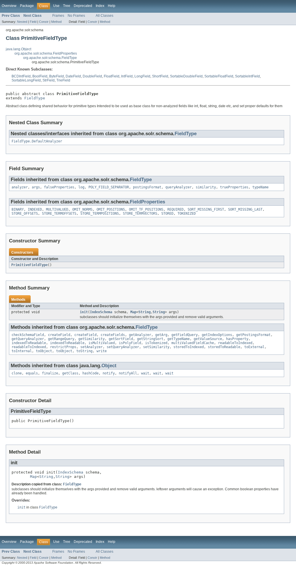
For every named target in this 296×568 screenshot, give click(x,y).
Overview (9, 6)
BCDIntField (21, 76)
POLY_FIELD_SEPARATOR (108, 187)
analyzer (20, 187)
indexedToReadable (29, 343)
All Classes (104, 16)
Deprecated (83, 6)
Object (108, 365)
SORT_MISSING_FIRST (206, 209)
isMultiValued (101, 343)
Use (56, 6)
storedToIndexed (188, 347)
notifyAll (128, 373)
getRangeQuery (61, 339)
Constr (44, 21)
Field (33, 21)
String (144, 312)
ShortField (160, 76)
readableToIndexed (235, 343)
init (84, 312)
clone (17, 373)
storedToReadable (224, 347)
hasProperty (237, 339)
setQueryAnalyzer (123, 347)
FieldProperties (147, 202)
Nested (22, 21)
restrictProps (63, 347)
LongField (142, 76)
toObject (44, 351)
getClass (70, 373)
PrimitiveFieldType (29, 265)
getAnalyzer (140, 335)
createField (59, 335)
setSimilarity (156, 347)
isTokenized (156, 343)
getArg (161, 335)
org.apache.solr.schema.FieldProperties (45, 53)
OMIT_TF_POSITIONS (146, 209)
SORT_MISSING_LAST (245, 209)
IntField (127, 76)
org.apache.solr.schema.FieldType (50, 58)
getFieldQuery (184, 335)
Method (56, 21)
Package (27, 6)
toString (84, 351)
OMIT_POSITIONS (111, 209)
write (102, 351)
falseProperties (59, 187)
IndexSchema (101, 312)
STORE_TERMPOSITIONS (99, 213)
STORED (167, 213)
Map (133, 312)
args (36, 187)
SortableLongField (26, 80)
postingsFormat (147, 187)
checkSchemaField (28, 335)
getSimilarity (91, 339)
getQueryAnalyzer (28, 339)
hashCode (90, 373)
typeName (260, 187)
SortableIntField (247, 76)
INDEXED (35, 209)
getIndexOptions (217, 335)
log (81, 187)
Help (111, 6)
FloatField (111, 76)
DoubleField (92, 76)
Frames (58, 16)
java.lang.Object (18, 49)
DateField (73, 76)
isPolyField (130, 343)
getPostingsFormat (253, 335)
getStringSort (150, 339)
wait (145, 373)
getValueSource (208, 339)
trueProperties (234, 187)
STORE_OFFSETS (25, 213)
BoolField (39, 76)
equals (32, 373)
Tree (66, 6)
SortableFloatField (218, 76)
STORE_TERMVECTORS (140, 213)
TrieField (63, 80)
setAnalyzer (91, 347)
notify (109, 373)
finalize (50, 373)
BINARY (18, 209)
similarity (206, 187)
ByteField (56, 76)
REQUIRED (175, 209)
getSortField (121, 339)
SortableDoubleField (186, 76)
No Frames (76, 16)
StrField (48, 80)
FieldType (34, 98)
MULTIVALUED (57, 209)
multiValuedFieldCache (192, 343)
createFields (113, 335)
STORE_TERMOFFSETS (59, 213)
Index (100, 6)
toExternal (254, 347)
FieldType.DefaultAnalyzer (37, 141)
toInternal (22, 351)
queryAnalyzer (178, 187)
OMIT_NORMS (82, 209)
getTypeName (178, 339)
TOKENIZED (186, 213)
